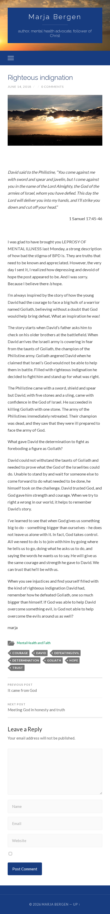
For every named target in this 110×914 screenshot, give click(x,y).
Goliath (54, 660)
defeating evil (66, 653)
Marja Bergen (55, 17)
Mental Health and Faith (34, 643)
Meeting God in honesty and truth (36, 707)
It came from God (22, 688)
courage (20, 653)
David (41, 653)
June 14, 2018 (19, 87)
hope (73, 660)
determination (25, 660)
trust (17, 668)
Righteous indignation (40, 77)
